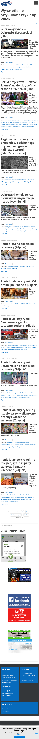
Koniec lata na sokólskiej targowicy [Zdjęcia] (18, 245)
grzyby (32, 266)
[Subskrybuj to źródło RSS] (37, 23)
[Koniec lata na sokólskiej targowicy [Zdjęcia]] (14, 255)
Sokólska (16, 266)
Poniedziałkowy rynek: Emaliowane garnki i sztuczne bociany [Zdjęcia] (18, 322)
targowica (10, 266)
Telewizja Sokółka (14, 349)
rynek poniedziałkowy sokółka (9, 501)
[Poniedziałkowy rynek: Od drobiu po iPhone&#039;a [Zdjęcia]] (14, 293)
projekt (10, 122)
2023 (31, 65)
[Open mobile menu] (36, 3)
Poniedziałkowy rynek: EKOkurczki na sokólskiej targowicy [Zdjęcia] (18, 366)
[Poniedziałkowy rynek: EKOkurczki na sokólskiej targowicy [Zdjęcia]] (14, 378)
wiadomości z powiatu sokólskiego (21, 67)
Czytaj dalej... (4, 71)
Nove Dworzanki (22, 120)
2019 (22, 266)
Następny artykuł (16, 515)
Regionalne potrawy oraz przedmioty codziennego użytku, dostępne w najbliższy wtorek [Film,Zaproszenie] (18, 146)
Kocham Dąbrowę (22, 179)
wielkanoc (8, 397)
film (9, 67)
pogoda (10, 306)
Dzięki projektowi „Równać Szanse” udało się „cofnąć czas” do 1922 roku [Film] (19, 85)
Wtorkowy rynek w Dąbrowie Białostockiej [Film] (16, 33)
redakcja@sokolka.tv (8, 691)
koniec (26, 515)
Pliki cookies (5, 711)
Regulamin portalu (7, 709)
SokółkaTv (15, 397)
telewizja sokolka (6, 268)
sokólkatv (26, 124)
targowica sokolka (17, 499)
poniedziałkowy (16, 304)
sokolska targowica (22, 395)
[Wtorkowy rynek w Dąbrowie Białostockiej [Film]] (14, 44)
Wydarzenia (8, 62)
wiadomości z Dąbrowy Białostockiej (11, 69)
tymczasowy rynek (11, 229)
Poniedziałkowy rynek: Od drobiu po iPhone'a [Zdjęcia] (19, 283)
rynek (8, 65)
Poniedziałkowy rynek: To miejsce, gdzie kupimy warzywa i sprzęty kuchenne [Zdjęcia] (18, 465)
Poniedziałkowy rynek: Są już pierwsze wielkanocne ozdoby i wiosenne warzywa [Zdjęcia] (18, 415)
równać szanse (11, 120)
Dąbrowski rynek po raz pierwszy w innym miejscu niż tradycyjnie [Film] (18, 198)
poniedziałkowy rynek (18, 347)
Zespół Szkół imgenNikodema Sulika (11, 124)
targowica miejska (30, 226)
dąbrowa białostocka (23, 65)
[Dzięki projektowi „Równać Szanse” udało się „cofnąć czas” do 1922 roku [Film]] (14, 98)
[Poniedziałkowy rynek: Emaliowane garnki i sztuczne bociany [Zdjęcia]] (14, 334)
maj (25, 349)
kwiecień (3, 67)
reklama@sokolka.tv (28, 680)
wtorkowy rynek (5, 231)
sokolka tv (4, 349)
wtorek (14, 65)
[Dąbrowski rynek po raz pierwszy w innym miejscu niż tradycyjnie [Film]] (14, 210)
